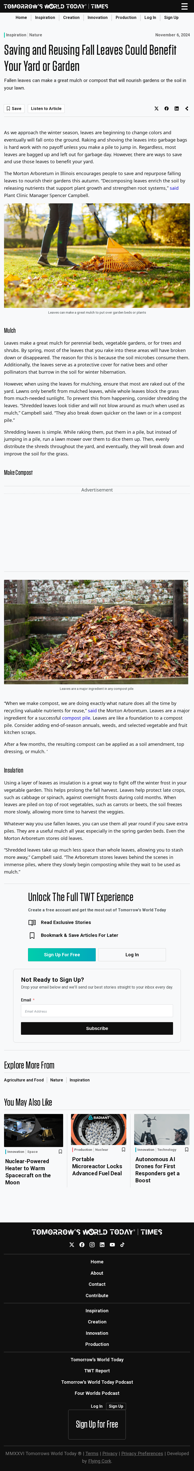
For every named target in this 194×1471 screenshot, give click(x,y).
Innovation (98, 17)
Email (26, 1000)
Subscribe (97, 1028)
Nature (35, 35)
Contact (97, 1284)
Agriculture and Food (24, 1080)
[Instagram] (92, 1244)
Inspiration (45, 17)
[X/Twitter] (72, 1244)
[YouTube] (112, 1244)
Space (32, 1152)
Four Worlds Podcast (97, 1393)
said (174, 188)
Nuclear (101, 1150)
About (97, 1273)
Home (21, 17)
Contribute (97, 1295)
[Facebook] (82, 1244)
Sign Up (171, 17)
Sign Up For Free (62, 954)
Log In (150, 17)
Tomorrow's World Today (97, 1359)
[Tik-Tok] (122, 1244)
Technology (166, 1150)
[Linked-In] (102, 1244)
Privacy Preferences (142, 1453)
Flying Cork (99, 1461)
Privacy (109, 1453)
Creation (71, 17)
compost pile (76, 718)
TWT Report (97, 1370)
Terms (92, 1453)
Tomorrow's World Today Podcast (97, 1382)
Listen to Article (46, 108)
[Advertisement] (97, 533)
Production (126, 17)
